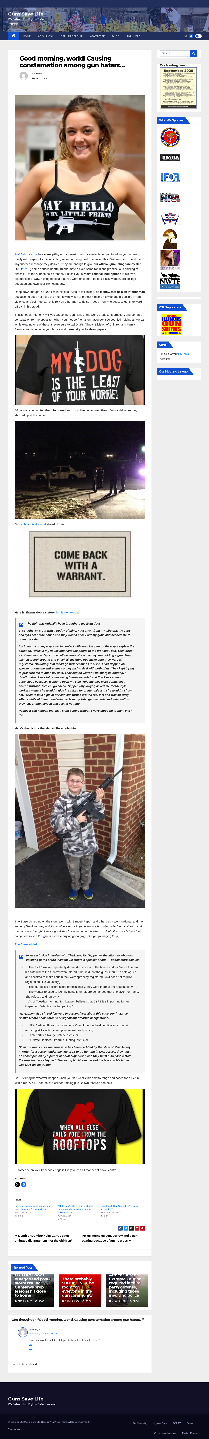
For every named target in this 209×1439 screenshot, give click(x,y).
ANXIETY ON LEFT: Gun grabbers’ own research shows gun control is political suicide (75, 1209)
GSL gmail (184, 354)
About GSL (46, 36)
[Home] (13, 36)
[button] (186, 36)
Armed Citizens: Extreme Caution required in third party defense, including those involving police (125, 1285)
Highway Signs (160, 1423)
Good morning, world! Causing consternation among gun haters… (72, 62)
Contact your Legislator (165, 1433)
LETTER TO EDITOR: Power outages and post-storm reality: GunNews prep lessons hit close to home (32, 1283)
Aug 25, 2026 (25, 1301)
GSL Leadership (72, 36)
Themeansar (14, 1429)
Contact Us (192, 1423)
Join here (133, 36)
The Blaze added (26, 944)
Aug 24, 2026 (72, 1301)
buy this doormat (35, 524)
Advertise (97, 36)
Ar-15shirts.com (26, 254)
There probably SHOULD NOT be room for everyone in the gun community (78, 1287)
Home (27, 36)
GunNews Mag (140, 1423)
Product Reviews (190, 1433)
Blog (116, 36)
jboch (39, 73)
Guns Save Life (25, 14)
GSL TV (177, 1423)
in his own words (67, 612)
